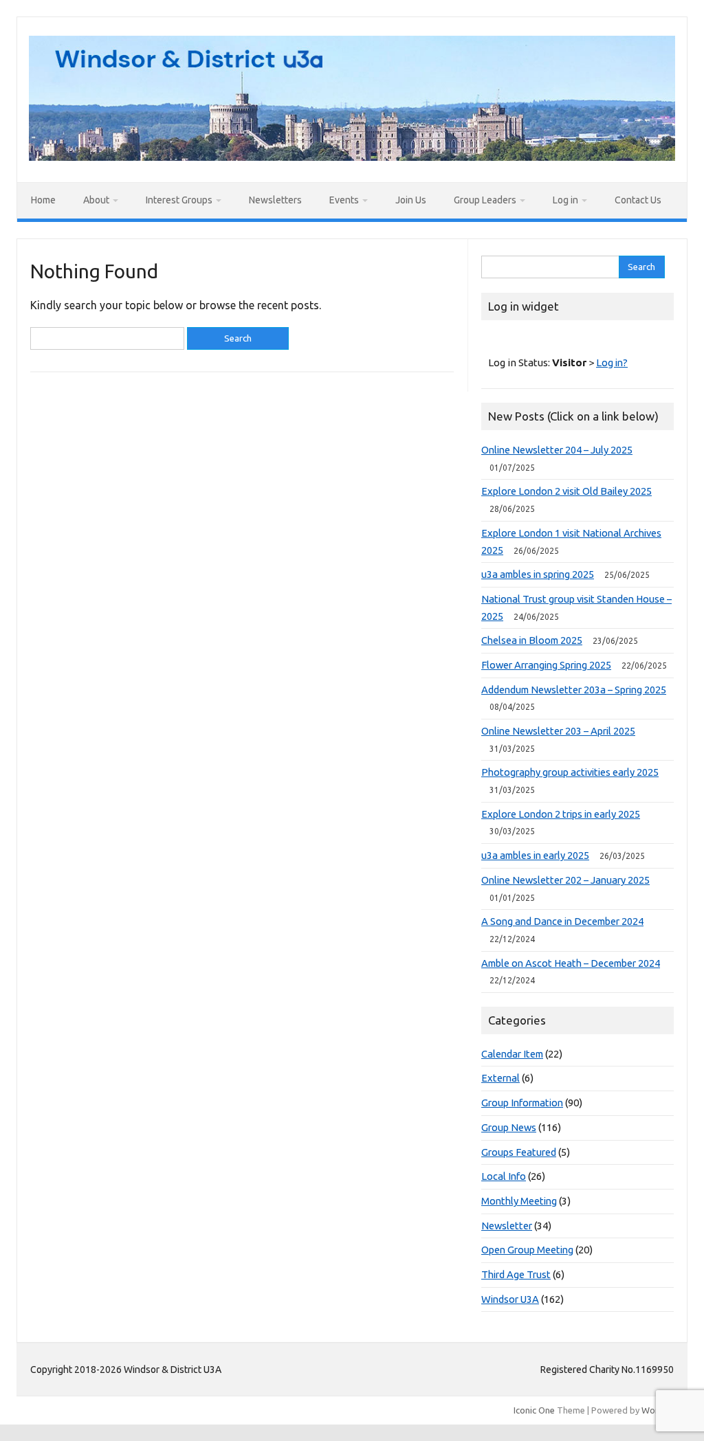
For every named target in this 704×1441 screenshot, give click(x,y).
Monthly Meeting (519, 1201)
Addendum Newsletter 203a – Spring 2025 (573, 689)
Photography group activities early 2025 (570, 772)
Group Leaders (485, 199)
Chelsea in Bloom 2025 (531, 640)
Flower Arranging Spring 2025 (546, 665)
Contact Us (638, 199)
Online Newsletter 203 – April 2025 (558, 731)
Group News (508, 1127)
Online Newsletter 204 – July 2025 (556, 450)
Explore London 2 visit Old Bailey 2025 (566, 491)
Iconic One (534, 1410)
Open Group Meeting (527, 1249)
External (500, 1078)
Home (43, 199)
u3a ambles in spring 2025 (537, 574)
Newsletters (275, 199)
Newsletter (506, 1225)
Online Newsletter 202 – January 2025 (565, 880)
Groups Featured (518, 1152)
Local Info (503, 1176)
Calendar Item (512, 1054)
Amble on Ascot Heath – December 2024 (570, 963)
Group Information (522, 1102)
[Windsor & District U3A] (352, 156)
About (96, 199)
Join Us (410, 199)
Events (344, 199)
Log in (565, 199)
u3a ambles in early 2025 (535, 855)
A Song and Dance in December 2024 (562, 921)
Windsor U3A (510, 1299)
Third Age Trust (516, 1274)
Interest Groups (179, 199)
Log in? (612, 362)
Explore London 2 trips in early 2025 (560, 814)
